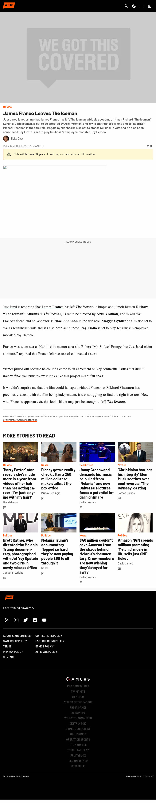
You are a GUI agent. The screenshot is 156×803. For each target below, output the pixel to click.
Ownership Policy (15, 641)
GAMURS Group (145, 776)
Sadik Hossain (88, 502)
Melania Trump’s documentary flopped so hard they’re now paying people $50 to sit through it (57, 551)
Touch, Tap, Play (78, 750)
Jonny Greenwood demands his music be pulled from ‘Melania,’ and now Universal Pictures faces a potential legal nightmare (97, 483)
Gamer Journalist (78, 728)
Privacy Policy (13, 651)
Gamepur (78, 696)
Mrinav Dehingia (50, 493)
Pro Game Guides (78, 686)
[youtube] (44, 620)
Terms (7, 646)
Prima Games (78, 707)
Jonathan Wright (13, 572)
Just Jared (10, 306)
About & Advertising (17, 635)
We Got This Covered (78, 718)
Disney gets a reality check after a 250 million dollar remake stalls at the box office (58, 478)
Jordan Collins (126, 493)
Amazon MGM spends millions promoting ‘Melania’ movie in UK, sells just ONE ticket (135, 549)
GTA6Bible (78, 766)
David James (10, 502)
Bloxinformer (78, 760)
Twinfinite (78, 691)
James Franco (53, 306)
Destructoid (78, 723)
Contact (8, 657)
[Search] (126, 6)
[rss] (7, 620)
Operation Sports (78, 739)
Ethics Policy (44, 646)
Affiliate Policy (46, 651)
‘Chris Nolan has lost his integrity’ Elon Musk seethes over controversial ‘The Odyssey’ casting (135, 478)
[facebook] (35, 620)
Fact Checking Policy (49, 641)
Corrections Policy (48, 635)
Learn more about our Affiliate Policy (20, 419)
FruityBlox (78, 755)
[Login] (149, 6)
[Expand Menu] (141, 6)
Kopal (44, 568)
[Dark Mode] (134, 6)
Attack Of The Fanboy (78, 702)
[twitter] (25, 620)
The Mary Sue (78, 744)
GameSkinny (78, 734)
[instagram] (16, 620)
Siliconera (78, 712)
